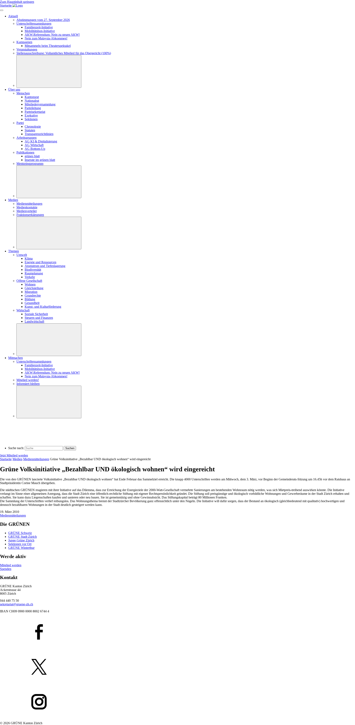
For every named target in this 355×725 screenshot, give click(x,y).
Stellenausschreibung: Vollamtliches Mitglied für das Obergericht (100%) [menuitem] (63, 53)
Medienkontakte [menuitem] (26, 207)
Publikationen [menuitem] (25, 152)
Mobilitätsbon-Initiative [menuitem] (40, 31)
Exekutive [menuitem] (31, 115)
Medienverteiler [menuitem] (26, 211)
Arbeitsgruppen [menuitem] (26, 137)
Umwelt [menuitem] (21, 255)
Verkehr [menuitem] (30, 277)
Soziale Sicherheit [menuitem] (36, 314)
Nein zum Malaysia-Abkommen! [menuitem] (46, 38)
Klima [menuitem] (29, 258)
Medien (17, 459)
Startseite (6, 459)
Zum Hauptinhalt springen (17, 1)
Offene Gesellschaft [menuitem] (29, 280)
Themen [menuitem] (13, 251)
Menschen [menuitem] (23, 93)
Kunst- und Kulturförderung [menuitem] (43, 306)
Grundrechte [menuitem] (33, 295)
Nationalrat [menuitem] (32, 100)
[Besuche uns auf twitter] (177, 667)
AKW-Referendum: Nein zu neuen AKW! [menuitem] (52, 34)
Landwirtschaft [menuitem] (34, 321)
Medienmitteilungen (36, 459)
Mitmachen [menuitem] (15, 358)
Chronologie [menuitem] (33, 126)
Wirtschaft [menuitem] (23, 310)
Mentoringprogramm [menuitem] (29, 163)
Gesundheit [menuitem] (32, 303)
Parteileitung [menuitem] (33, 108)
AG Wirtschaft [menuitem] (34, 145)
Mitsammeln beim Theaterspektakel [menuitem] (48, 45)
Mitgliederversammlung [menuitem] (40, 104)
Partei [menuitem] (20, 123)
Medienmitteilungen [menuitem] (29, 203)
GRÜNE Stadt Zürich (22, 536)
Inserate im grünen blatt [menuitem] (40, 160)
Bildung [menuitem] (30, 299)
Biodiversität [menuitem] (33, 269)
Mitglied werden (10, 565)
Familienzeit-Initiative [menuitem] (39, 27)
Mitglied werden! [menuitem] (27, 380)
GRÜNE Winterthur (21, 547)
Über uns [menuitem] (14, 89)
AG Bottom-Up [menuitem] (35, 148)
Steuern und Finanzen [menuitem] (39, 317)
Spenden (5, 569)
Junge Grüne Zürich (21, 540)
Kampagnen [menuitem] (24, 42)
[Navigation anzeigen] (1, 10)
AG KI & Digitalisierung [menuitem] (41, 141)
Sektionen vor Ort (19, 544)
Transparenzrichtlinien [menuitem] (39, 134)
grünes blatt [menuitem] (32, 156)
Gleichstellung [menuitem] (34, 288)
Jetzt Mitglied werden (14, 455)
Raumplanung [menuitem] (34, 273)
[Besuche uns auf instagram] (177, 702)
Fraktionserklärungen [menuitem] (30, 214)
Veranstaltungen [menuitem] (26, 49)
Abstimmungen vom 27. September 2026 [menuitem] (43, 20)
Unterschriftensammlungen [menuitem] (33, 23)
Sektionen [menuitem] (31, 119)
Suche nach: (16, 448)
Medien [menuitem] (13, 200)
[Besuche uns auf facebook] (177, 632)
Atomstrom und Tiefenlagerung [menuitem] (45, 266)
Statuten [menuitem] (30, 130)
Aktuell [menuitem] (13, 16)
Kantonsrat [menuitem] (32, 97)
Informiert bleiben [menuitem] (28, 383)
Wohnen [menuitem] (30, 284)
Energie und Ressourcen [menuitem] (40, 262)
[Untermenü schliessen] (48, 71)
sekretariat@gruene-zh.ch (16, 604)
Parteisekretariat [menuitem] (35, 111)
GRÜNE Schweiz (20, 533)
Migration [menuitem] (31, 292)
